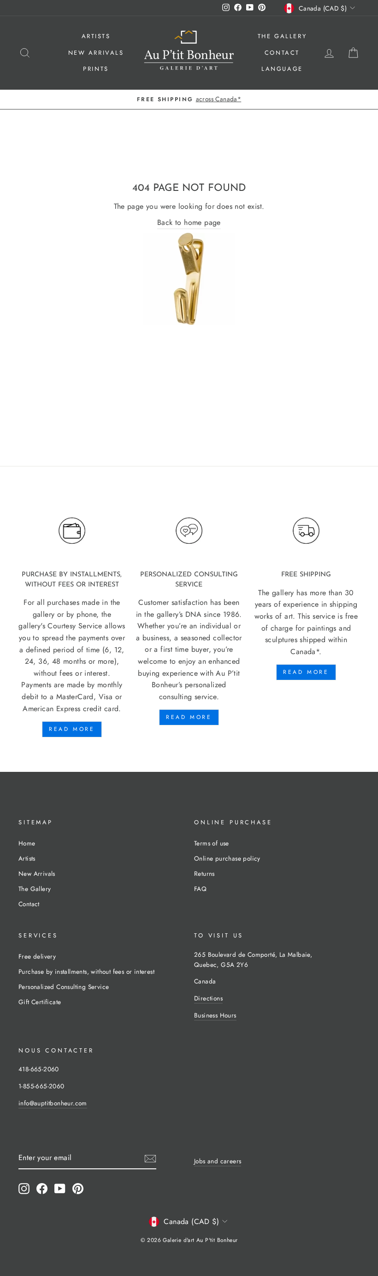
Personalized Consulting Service (63, 986)
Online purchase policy (227, 858)
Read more (71, 729)
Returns (204, 873)
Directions (208, 998)
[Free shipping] (306, 531)
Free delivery (37, 956)
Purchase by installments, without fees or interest (86, 971)
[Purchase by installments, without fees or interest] (71, 531)
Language (282, 68)
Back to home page (189, 222)
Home (26, 843)
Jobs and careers (217, 1161)
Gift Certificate (39, 1001)
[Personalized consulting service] (189, 531)
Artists (96, 36)
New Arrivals (96, 52)
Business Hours (215, 1015)
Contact (282, 52)
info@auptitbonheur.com (52, 1103)
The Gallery (282, 36)
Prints (96, 68)
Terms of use (211, 843)
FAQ (200, 888)
